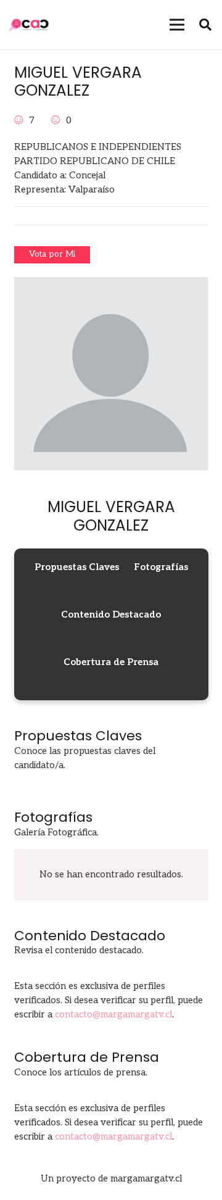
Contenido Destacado (111, 614)
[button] (205, 24)
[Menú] (177, 24)
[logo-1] (29, 25)
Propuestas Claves (77, 567)
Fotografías (161, 567)
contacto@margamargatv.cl (113, 1014)
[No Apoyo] (57, 120)
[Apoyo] (20, 120)
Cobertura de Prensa (111, 662)
